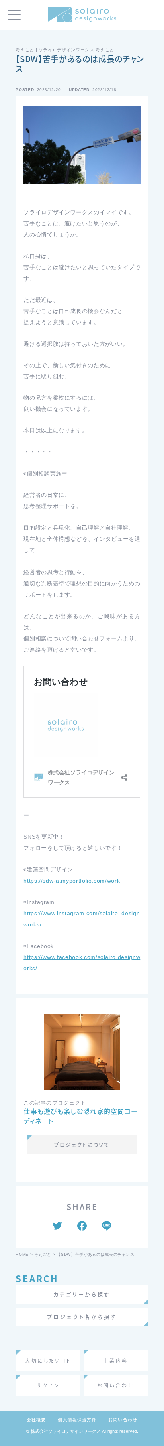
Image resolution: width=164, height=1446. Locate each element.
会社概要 (36, 1419)
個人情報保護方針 (77, 1419)
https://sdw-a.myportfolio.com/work (71, 880)
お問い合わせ (122, 1419)
